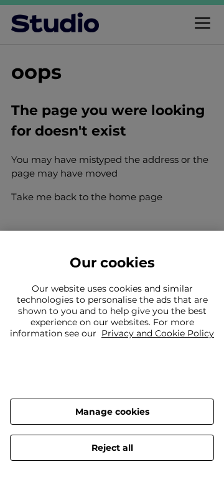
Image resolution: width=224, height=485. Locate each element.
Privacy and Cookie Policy (157, 333)
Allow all (112, 376)
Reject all (112, 447)
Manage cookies (112, 411)
